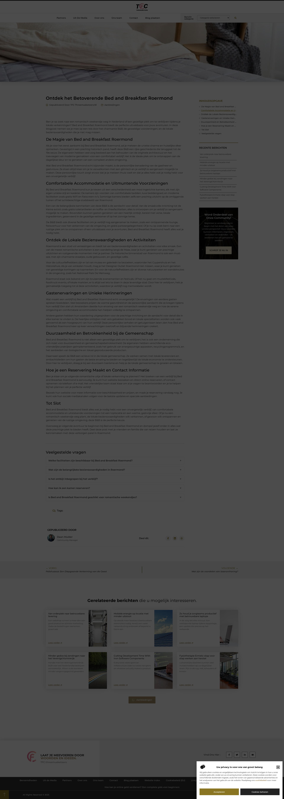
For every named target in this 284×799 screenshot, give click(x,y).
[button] (278, 767)
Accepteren (219, 792)
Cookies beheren (260, 792)
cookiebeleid (261, 780)
